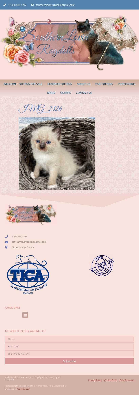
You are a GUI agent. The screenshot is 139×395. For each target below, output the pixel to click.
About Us (83, 84)
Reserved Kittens (59, 84)
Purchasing (126, 84)
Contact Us (84, 93)
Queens (65, 93)
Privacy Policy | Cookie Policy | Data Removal (111, 380)
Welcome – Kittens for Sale (23, 84)
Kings (51, 93)
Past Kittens (104, 84)
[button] (25, 315)
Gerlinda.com (23, 388)
